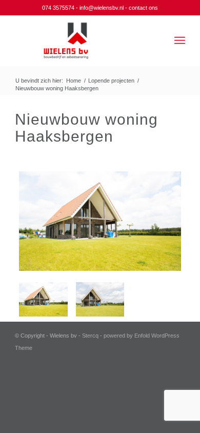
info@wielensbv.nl (101, 8)
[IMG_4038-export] (100, 299)
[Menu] (179, 40)
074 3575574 (58, 8)
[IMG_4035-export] (100, 223)
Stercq (90, 335)
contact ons (143, 8)
